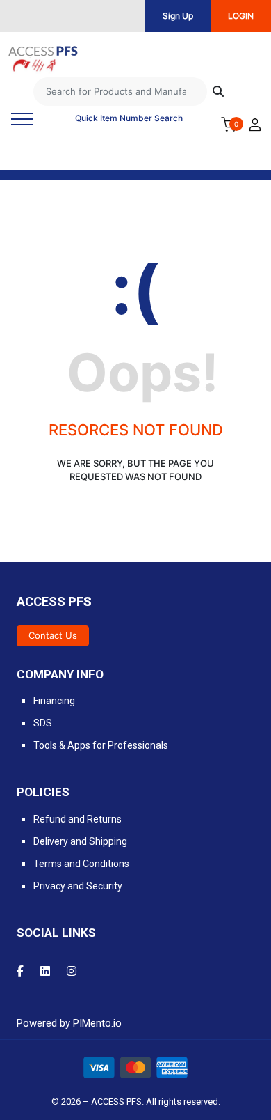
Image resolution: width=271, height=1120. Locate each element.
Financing (54, 700)
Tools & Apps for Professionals (100, 745)
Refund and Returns (77, 819)
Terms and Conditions (81, 863)
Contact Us (52, 635)
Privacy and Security (77, 886)
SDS (42, 723)
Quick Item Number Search (129, 118)
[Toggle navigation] (22, 119)
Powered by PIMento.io (69, 1023)
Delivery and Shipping (80, 841)
